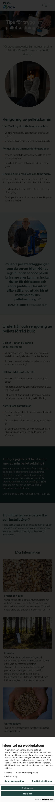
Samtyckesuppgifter (14, 781)
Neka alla (27, 793)
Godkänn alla (28, 788)
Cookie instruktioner (42, 781)
